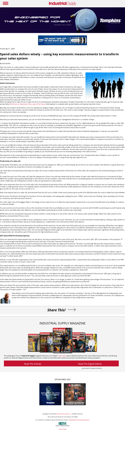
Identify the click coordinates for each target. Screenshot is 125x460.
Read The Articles (32, 363)
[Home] (62, 5)
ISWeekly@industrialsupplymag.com (79, 420)
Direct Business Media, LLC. (64, 414)
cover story (62, 356)
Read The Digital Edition (90, 363)
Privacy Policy (63, 429)
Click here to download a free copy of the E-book (28, 104)
